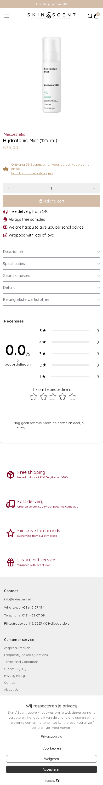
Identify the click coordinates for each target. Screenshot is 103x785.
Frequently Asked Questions (26, 655)
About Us (11, 689)
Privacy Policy (14, 675)
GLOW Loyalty (15, 668)
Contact (10, 682)
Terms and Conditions (21, 662)
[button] (51, 252)
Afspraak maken (17, 648)
